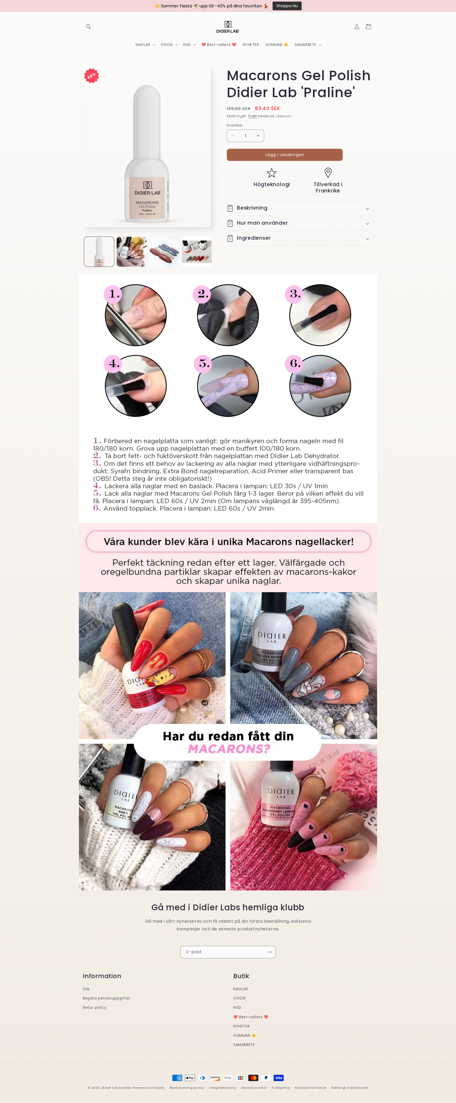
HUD (237, 1007)
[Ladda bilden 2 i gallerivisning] (131, 252)
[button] (88, 26)
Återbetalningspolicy (187, 1087)
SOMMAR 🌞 (244, 1035)
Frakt (252, 116)
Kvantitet (235, 125)
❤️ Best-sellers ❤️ (250, 1016)
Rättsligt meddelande (350, 1087)
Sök (86, 988)
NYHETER (241, 1026)
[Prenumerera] (269, 952)
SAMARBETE (244, 1044)
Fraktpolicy (281, 1087)
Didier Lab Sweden (117, 1088)
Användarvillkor (254, 1087)
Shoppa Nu (287, 5)
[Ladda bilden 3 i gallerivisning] (164, 252)
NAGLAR (240, 988)
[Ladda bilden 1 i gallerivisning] (99, 252)
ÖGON (239, 998)
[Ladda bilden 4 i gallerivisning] (197, 252)
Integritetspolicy (222, 1087)
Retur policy (94, 1007)
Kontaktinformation (311, 1087)
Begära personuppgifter (106, 998)
